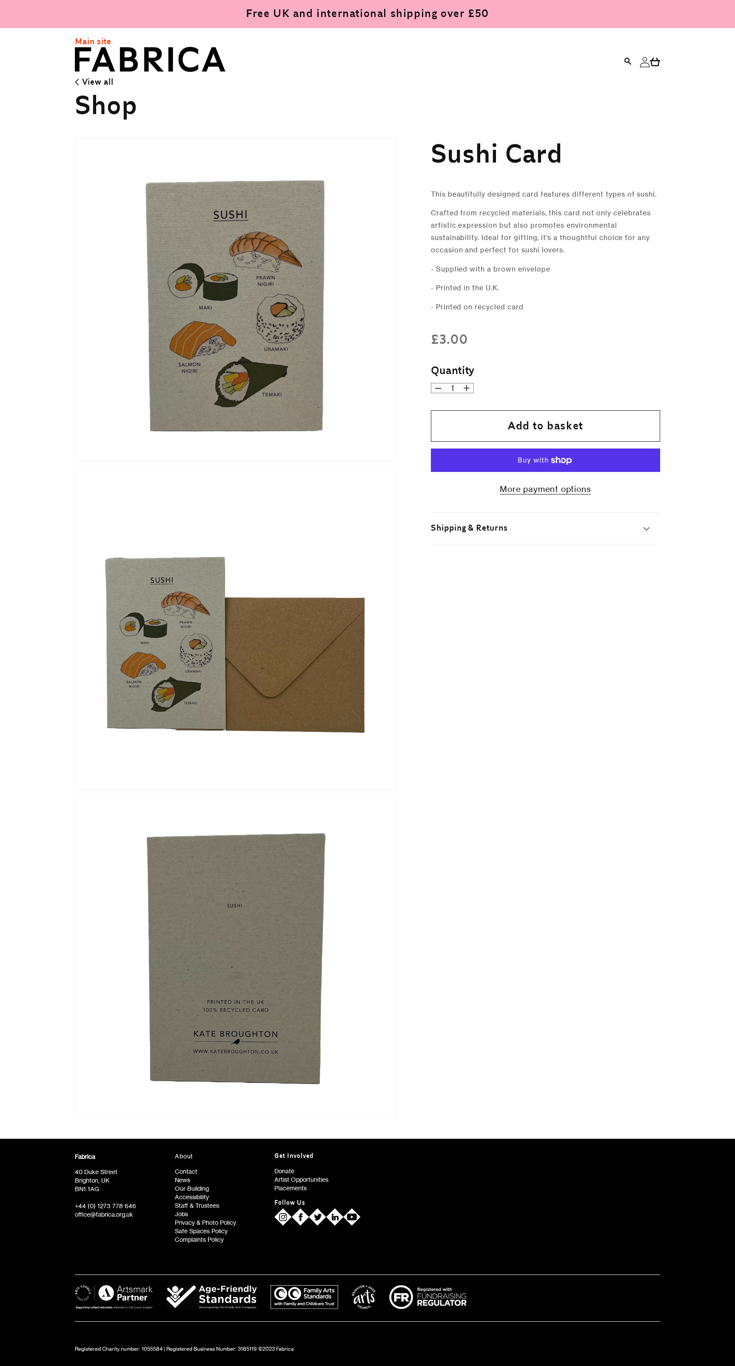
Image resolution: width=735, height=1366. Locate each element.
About (184, 1156)
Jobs (181, 1213)
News (182, 1179)
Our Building (192, 1188)
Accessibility (192, 1196)
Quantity (453, 370)
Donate (284, 1171)
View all (98, 82)
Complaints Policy (199, 1239)
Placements (290, 1188)
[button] (628, 62)
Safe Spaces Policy (201, 1231)
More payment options (545, 489)
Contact (186, 1171)
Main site (93, 42)
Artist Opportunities (301, 1179)
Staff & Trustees (197, 1205)
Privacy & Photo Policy (205, 1222)
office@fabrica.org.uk (104, 1214)
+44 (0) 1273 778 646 (105, 1205)
